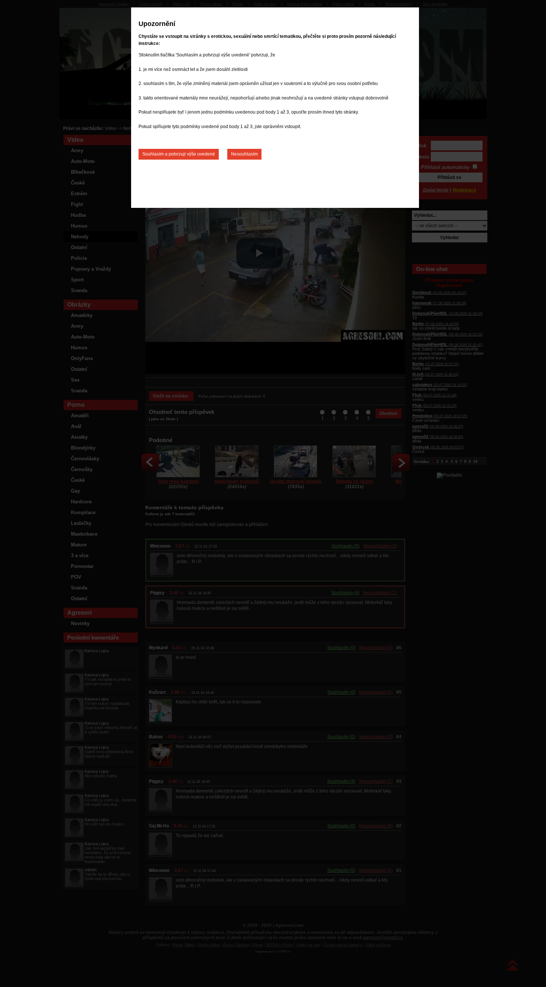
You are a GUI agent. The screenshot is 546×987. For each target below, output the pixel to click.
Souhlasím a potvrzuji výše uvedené (178, 154)
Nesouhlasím (244, 154)
